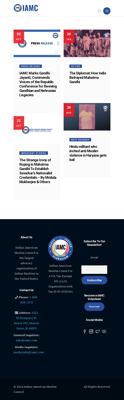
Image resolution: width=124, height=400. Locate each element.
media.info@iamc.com (29, 352)
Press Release (30, 66)
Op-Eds (75, 66)
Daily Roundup (80, 140)
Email (94, 257)
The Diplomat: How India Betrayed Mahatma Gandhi (87, 77)
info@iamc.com (26, 340)
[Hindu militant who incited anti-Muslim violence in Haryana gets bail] (87, 117)
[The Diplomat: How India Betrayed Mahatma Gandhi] (87, 43)
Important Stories (33, 153)
